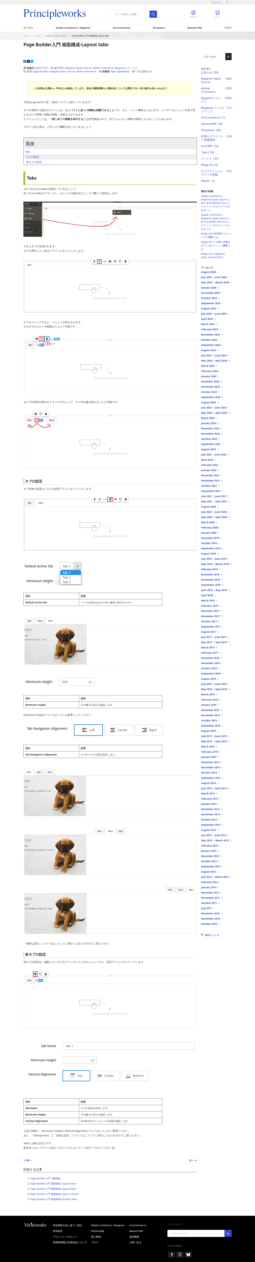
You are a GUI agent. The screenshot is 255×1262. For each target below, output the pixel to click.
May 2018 (222, 590)
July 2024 (206, 355)
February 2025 (210, 329)
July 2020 (206, 511)
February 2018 (210, 605)
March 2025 (208, 324)
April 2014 (221, 788)
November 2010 (211, 918)
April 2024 (221, 360)
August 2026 (209, 272)
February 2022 (210, 465)
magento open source (62, 71)
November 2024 (211, 334)
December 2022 (210, 428)
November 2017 (211, 616)
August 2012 (209, 871)
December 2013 (210, 809)
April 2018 (207, 595)
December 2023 (210, 381)
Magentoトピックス (126, 68)
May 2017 (207, 642)
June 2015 (221, 736)
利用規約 (58, 1231)
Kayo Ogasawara (120, 71)
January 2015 (209, 757)
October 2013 (209, 819)
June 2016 (221, 684)
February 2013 (210, 845)
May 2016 (207, 689)
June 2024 (221, 355)
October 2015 (209, 720)
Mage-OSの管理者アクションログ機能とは (216, 235)
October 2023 (209, 392)
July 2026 (206, 277)
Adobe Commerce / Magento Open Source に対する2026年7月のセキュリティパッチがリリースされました (215, 221)
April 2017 (221, 642)
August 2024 (209, 350)
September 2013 (211, 824)
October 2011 (209, 903)
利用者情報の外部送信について (70, 1242)
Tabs (27, 151)
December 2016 (210, 658)
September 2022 (211, 444)
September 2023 (211, 397)
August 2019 (209, 553)
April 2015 (221, 741)
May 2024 (207, 360)
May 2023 (207, 412)
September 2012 (211, 866)
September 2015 (211, 725)
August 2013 (209, 830)
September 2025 (211, 303)
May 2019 (207, 564)
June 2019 (221, 558)
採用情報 (134, 1236)
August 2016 (209, 678)
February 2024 (210, 371)
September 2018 (211, 584)
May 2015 (207, 741)
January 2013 (209, 850)
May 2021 (207, 501)
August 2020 (209, 506)
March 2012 (222, 877)
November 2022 (211, 433)
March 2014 (208, 793)
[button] (228, 2)
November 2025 (211, 292)
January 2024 (209, 376)
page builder (40, 71)
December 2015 (210, 710)
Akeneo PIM (194, 27)
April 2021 (221, 501)
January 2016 (209, 704)
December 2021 (210, 475)
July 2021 (206, 496)
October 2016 (209, 668)
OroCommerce (121, 27)
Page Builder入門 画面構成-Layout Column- (55, 1194)
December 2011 (210, 892)
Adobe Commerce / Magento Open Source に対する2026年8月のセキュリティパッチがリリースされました (215, 203)
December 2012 (210, 856)
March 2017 (208, 647)
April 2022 (207, 459)
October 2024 (209, 339)
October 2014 (209, 772)
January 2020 (209, 532)
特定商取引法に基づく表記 (67, 1225)
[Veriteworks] (38, 1225)
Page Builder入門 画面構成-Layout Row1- (53, 1183)
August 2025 (209, 308)
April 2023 (221, 412)
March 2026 (222, 282)
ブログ (228, 27)
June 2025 (221, 313)
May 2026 (207, 282)
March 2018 (208, 600)
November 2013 (211, 814)
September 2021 (211, 491)
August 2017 (209, 631)
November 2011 (211, 897)
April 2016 (221, 689)
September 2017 (211, 626)
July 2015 (206, 736)
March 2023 (208, 418)
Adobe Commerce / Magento (73, 27)
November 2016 (211, 663)
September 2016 (211, 673)
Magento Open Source (78, 68)
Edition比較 (97, 1231)
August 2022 (209, 449)
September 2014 (211, 777)
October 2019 (209, 543)
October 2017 (209, 621)
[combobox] (134, 14)
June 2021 (221, 496)
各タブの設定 (34, 162)
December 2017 (210, 611)
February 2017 (210, 652)
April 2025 (207, 319)
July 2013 (206, 835)
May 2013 (207, 840)
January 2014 (209, 804)
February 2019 (210, 569)
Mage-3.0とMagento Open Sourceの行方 (213, 255)
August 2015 (209, 731)
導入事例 (96, 1236)
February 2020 (210, 527)
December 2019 (210, 538)
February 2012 (210, 882)
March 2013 (222, 840)
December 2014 (210, 762)
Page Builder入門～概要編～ (46, 1178)
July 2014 (206, 788)
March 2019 (222, 564)
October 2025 (209, 298)
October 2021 (209, 485)
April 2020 (221, 517)
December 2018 (210, 574)
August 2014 (209, 783)
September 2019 (211, 548)
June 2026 (221, 277)
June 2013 (221, 835)
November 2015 (211, 715)
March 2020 (208, 522)
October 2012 (209, 861)
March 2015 (208, 746)
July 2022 (206, 454)
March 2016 (208, 694)
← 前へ (27, 1160)
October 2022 (209, 438)
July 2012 (206, 877)
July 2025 (206, 313)
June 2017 (221, 637)
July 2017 (206, 637)
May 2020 (207, 517)
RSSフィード (212, 935)
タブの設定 (32, 157)
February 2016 (210, 699)
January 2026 (209, 287)
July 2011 (206, 908)
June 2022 (221, 454)
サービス (28, 27)
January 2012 (209, 887)
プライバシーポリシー (65, 1236)
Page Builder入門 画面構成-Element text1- (54, 1199)
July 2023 (206, 407)
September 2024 (211, 345)
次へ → (193, 1160)
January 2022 (209, 470)
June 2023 (221, 407)
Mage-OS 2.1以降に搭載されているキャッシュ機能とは (216, 245)
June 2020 (221, 511)
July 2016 (206, 684)
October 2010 (209, 923)
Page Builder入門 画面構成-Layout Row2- (53, 1188)
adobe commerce (86, 71)
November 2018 (211, 579)
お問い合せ (135, 1242)
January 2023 (209, 423)
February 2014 (210, 798)
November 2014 (211, 767)
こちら (61, 715)
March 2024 (208, 365)
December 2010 (210, 913)
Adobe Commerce (103, 68)
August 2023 (209, 402)
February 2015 (210, 751)
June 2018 (207, 590)
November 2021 (211, 480)
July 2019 (206, 558)
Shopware (159, 27)
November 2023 (211, 386)
